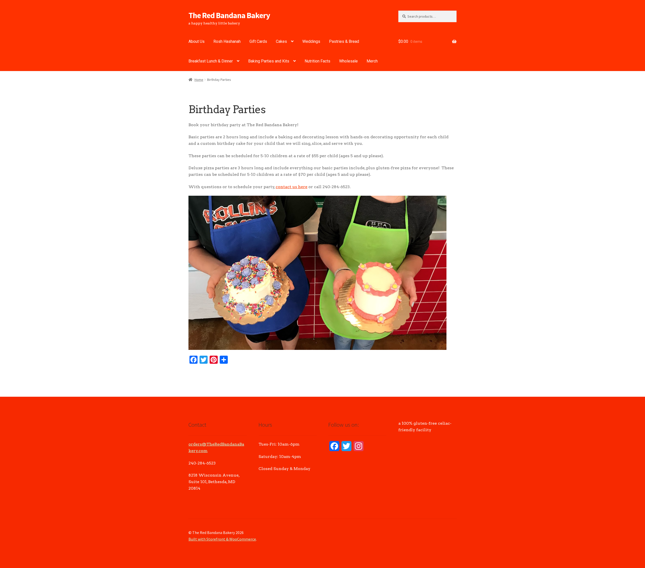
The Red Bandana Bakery (229, 15)
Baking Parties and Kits (268, 61)
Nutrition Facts (317, 61)
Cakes (281, 41)
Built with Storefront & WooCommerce (222, 539)
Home (199, 79)
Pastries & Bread (344, 41)
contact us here (291, 186)
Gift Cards (258, 41)
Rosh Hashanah (227, 41)
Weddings (311, 41)
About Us (196, 41)
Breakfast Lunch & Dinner (210, 61)
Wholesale (348, 61)
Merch (372, 61)
